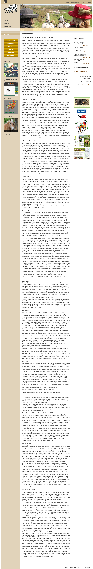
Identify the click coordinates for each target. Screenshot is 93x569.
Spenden (6, 23)
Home (6, 15)
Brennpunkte (8, 34)
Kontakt (82, 2)
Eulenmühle (7, 26)
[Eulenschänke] (11, 70)
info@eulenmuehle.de (85, 85)
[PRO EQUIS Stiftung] (11, 107)
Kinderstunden (11, 40)
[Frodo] (11, 125)
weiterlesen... (86, 40)
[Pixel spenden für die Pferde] (11, 89)
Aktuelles (10, 46)
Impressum (88, 2)
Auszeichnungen (11, 55)
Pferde (6, 20)
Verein (6, 18)
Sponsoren (11, 52)
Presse (11, 49)
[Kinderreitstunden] (11, 143)
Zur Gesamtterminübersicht (81, 71)
